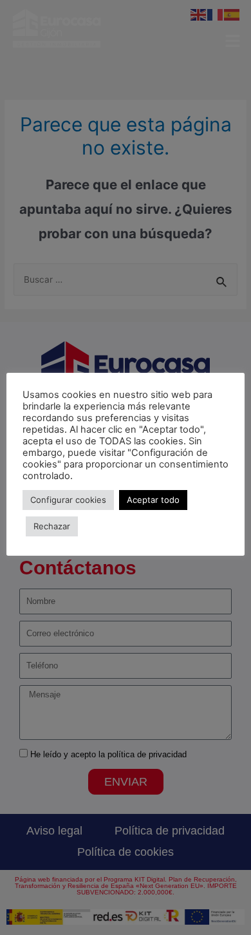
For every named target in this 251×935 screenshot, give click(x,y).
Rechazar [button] (51, 526)
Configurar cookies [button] (68, 500)
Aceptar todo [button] (153, 500)
